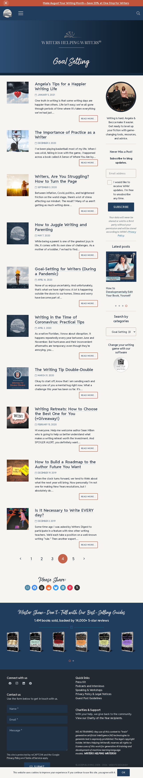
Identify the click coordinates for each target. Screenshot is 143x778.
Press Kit (81, 682)
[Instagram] (17, 683)
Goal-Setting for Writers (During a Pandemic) (65, 271)
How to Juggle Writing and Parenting (61, 227)
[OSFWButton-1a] (121, 364)
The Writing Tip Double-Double (64, 369)
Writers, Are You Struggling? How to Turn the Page (62, 179)
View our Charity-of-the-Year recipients (99, 718)
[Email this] (27, 587)
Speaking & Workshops (89, 690)
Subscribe (121, 207)
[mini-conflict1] (14, 642)
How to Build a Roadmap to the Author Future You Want (65, 464)
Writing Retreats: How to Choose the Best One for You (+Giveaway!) (66, 413)
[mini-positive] (128, 642)
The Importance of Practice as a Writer (65, 135)
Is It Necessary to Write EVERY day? (64, 513)
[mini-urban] (83, 642)
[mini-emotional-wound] (60, 642)
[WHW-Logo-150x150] (7, 13)
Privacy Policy (14, 758)
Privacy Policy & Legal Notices (93, 694)
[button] (20, 13)
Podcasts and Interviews (90, 686)
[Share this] (34, 587)
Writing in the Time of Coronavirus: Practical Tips (59, 320)
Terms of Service (33, 758)
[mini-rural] (106, 642)
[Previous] (20, 558)
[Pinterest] (30, 683)
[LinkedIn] (23, 683)
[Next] (84, 558)
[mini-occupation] (37, 642)
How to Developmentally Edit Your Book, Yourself (119, 291)
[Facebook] (10, 683)
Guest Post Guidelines (89, 698)
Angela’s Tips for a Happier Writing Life (60, 86)
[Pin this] (70, 587)
